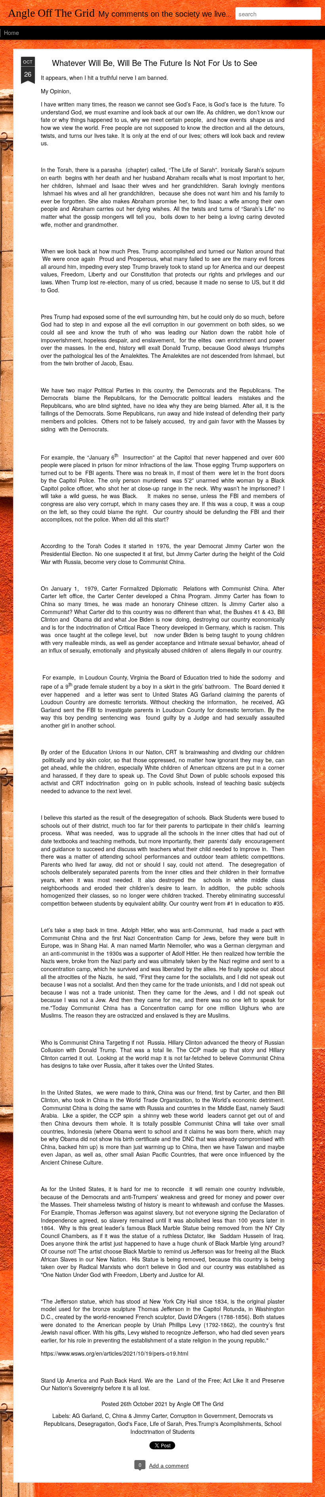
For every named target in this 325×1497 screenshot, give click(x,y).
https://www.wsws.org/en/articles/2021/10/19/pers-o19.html (114, 1353)
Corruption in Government (202, 1416)
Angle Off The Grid (200, 1404)
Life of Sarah (166, 1423)
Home (11, 33)
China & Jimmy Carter (139, 1416)
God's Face (132, 1423)
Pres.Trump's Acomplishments (223, 1423)
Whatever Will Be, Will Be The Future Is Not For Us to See (154, 62)
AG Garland (87, 1416)
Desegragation (96, 1423)
